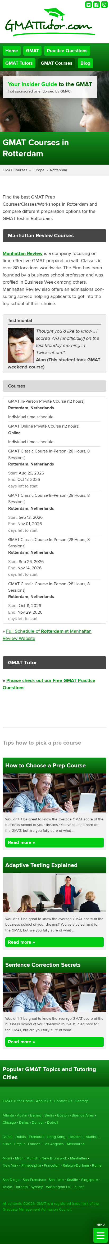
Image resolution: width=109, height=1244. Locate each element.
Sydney (37, 1187)
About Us (43, 1101)
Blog (85, 63)
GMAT (32, 51)
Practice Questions (67, 51)
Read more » (21, 842)
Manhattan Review (23, 253)
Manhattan (78, 1158)
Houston (76, 1137)
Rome (97, 1165)
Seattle (72, 1179)
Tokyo (7, 1187)
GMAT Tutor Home (18, 1101)
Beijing (35, 1115)
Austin (22, 1115)
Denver (38, 1122)
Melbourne (76, 1144)
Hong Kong (56, 1137)
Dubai (7, 1137)
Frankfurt (36, 1137)
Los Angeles (53, 1144)
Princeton (52, 1165)
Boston (63, 1115)
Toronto (21, 1187)
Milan (19, 1158)
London (34, 1144)
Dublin (20, 1137)
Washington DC (58, 1187)
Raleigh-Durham (76, 1165)
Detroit (52, 1122)
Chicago (9, 1122)
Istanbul (91, 1137)
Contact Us (63, 1101)
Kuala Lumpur (14, 1144)
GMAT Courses (56, 63)
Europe (38, 170)
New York (10, 1165)
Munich (32, 1158)
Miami (7, 1158)
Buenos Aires (83, 1115)
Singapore (89, 1179)
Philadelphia (31, 1165)
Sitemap (81, 1101)
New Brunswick (54, 1158)
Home (11, 51)
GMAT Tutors (19, 63)
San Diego (11, 1179)
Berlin (49, 1115)
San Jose (56, 1179)
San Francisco (34, 1179)
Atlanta (8, 1115)
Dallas (24, 1122)
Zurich (79, 1187)
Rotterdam (58, 170)
